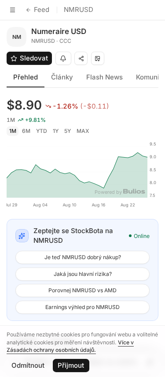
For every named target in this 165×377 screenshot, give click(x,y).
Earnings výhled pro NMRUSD (82, 307)
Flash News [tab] (104, 77)
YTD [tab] (41, 131)
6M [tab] (26, 131)
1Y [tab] (56, 131)
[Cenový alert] (63, 58)
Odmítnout (27, 365)
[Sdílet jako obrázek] (97, 58)
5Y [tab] (67, 131)
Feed (41, 9)
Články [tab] (62, 77)
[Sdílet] (81, 58)
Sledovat (34, 58)
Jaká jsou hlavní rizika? (83, 274)
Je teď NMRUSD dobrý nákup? (82, 257)
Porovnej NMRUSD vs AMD (82, 290)
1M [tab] (12, 131)
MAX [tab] (83, 131)
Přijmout (71, 365)
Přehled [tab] (25, 77)
